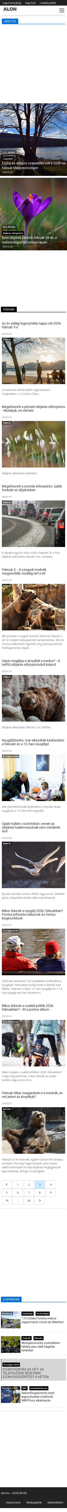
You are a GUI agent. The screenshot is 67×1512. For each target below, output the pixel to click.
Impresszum (13, 1502)
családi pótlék (48, 3)
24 (28, 1200)
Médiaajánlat (34, 1502)
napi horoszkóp (12, 3)
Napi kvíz (30, 3)
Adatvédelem (55, 1502)
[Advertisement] (33, 63)
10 (6, 1200)
